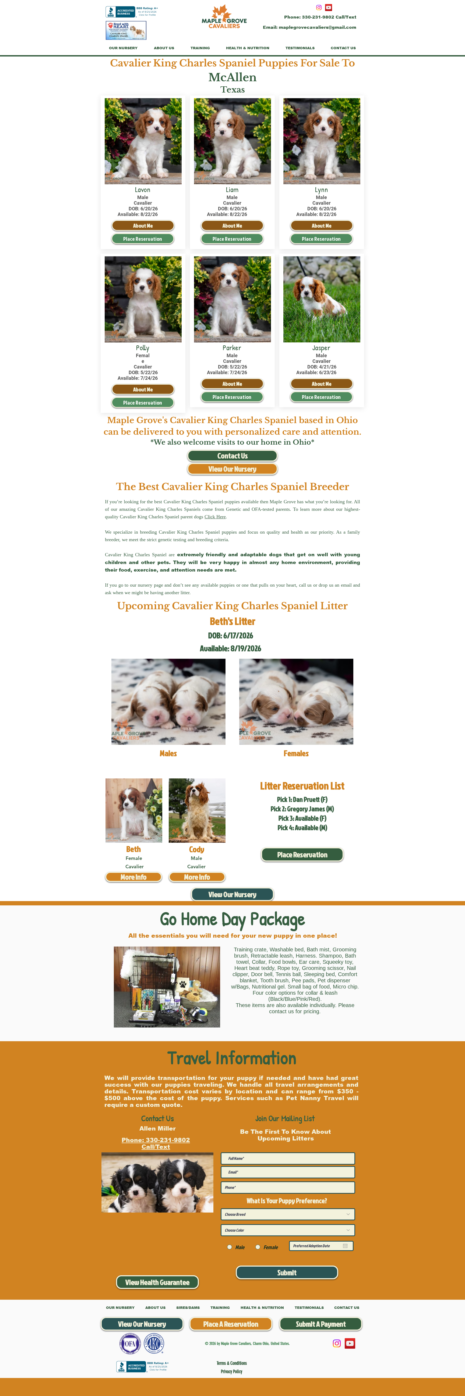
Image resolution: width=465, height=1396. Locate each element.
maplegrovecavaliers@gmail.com (317, 27)
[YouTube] (328, 7)
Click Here (215, 516)
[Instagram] (318, 7)
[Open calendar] (345, 1246)
